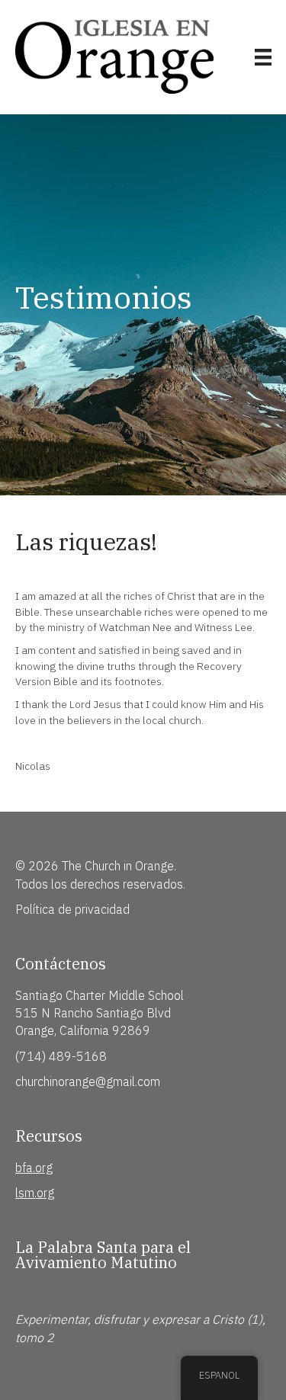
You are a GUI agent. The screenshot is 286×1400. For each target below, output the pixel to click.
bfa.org (34, 1167)
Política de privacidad (72, 909)
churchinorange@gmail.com (87, 1081)
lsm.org (34, 1192)
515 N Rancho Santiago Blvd (93, 1012)
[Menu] (263, 57)
